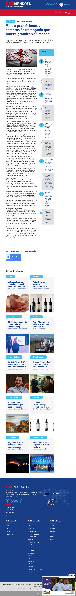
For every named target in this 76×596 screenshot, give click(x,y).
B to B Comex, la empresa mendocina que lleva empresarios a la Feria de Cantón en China (48, 216)
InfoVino (11, 21)
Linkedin (8, 531)
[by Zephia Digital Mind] (38, 593)
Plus (10, 277)
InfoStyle (31, 539)
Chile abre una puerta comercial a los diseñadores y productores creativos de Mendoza (48, 98)
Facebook (9, 526)
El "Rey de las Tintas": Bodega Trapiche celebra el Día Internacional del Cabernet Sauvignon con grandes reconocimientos (49, 182)
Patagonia (31, 555)
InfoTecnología (33, 542)
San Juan (31, 561)
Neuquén (31, 553)
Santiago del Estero (35, 569)
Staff (7, 515)
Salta (29, 558)
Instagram (9, 534)
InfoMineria (32, 537)
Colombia (53, 528)
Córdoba (31, 528)
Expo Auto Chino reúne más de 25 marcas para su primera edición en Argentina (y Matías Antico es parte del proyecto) (48, 199)
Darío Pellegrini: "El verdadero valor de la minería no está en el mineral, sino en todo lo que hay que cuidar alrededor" (48, 130)
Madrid (52, 531)
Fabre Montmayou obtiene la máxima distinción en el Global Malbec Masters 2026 (48, 113)
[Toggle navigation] (69, 13)
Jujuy (30, 545)
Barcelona (53, 526)
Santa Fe (30, 566)
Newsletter (10, 512)
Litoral (30, 547)
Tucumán (31, 572)
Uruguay (53, 539)
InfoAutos (12, 437)
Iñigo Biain (40, 587)
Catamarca (31, 526)
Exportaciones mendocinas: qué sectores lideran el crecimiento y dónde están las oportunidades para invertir (49, 165)
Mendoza (31, 550)
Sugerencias (10, 507)
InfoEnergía (32, 531)
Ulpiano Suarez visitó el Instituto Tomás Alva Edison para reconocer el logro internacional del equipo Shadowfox (48, 148)
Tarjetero (9, 510)
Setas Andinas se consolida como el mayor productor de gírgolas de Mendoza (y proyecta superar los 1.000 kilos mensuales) (48, 67)
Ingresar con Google (11, 258)
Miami (52, 534)
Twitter (8, 528)
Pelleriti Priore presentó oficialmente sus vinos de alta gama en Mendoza (48, 84)
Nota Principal (14, 317)
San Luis (30, 564)
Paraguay (53, 537)
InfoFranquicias (33, 534)
